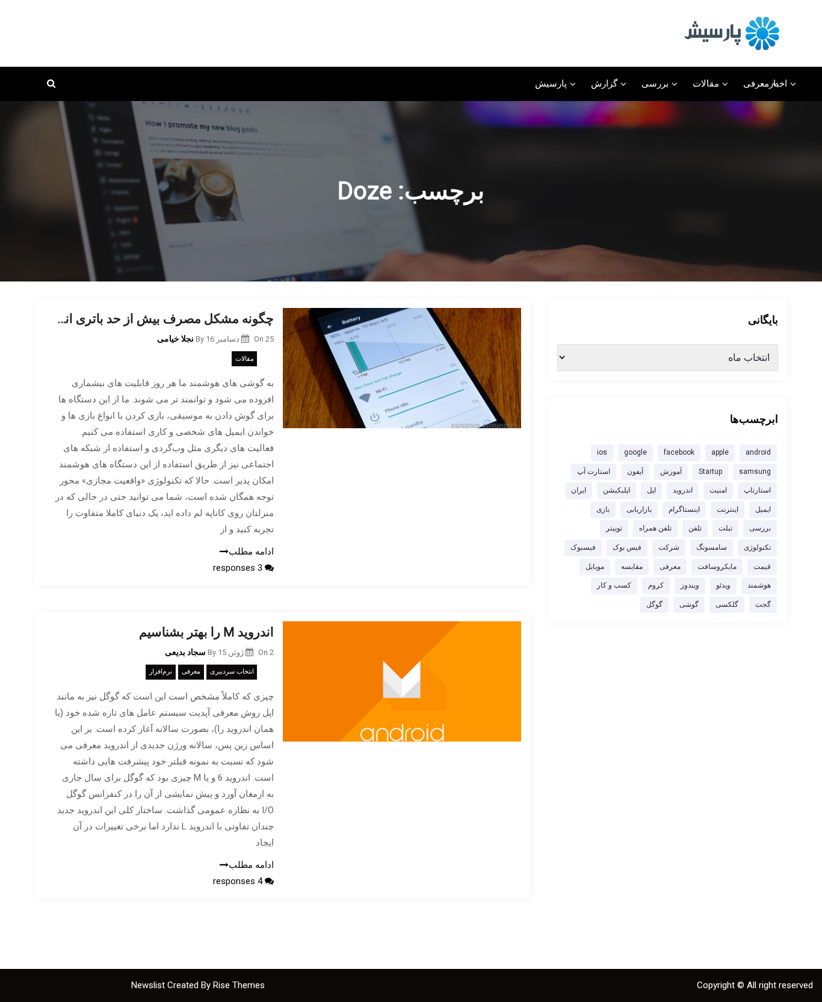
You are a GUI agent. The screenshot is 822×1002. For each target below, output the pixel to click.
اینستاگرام (684, 509)
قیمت (762, 566)
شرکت (668, 547)
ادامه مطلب (251, 551)
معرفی (756, 83)
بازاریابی (639, 509)
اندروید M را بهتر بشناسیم (206, 632)
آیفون (635, 471)
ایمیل (763, 509)
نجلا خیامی (175, 338)
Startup (710, 471)
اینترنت (727, 509)
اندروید (683, 490)
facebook (679, 452)
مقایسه (632, 566)
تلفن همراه (655, 528)
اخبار (778, 83)
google (635, 452)
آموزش (671, 471)
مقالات (706, 83)
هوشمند (759, 585)
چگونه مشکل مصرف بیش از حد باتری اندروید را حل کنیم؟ (163, 319)
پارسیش (551, 83)
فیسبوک (583, 547)
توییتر (614, 528)
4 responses (239, 881)
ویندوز (690, 585)
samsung (755, 471)
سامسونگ (711, 547)
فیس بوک (627, 547)
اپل (651, 490)
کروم (656, 585)
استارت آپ (593, 471)
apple (720, 452)
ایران (578, 490)
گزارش (604, 83)
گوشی (689, 604)
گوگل (654, 604)
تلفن (695, 528)
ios (602, 452)
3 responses (239, 567)
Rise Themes (239, 985)
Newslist (149, 985)
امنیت (718, 490)
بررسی (655, 83)
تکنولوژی (757, 547)
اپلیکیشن (616, 490)
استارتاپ (757, 490)
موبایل (595, 566)
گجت (763, 604)
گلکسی (726, 604)
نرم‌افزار (160, 671)
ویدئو (723, 585)
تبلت (725, 528)
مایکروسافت (717, 566)
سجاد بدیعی (185, 652)
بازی (603, 509)
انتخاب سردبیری (232, 671)
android (758, 452)
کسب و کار (614, 585)
